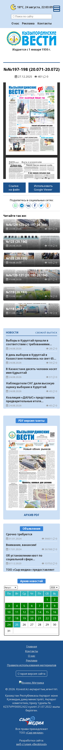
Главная (31, 646)
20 (31, 618)
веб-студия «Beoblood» (31, 744)
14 (39, 612)
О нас (15, 23)
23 (54, 618)
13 (31, 612)
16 (54, 612)
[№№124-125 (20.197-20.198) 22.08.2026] (31, 468)
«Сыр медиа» (34, 732)
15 (47, 612)
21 (39, 618)
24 (8, 624)
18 (16, 618)
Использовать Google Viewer (43, 187)
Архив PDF (31, 515)
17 (8, 618)
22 (47, 618)
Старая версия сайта (31, 673)
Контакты (44, 23)
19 (24, 618)
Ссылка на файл (14, 187)
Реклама (28, 23)
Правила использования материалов (31, 665)
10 (8, 612)
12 (24, 612)
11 (16, 612)
